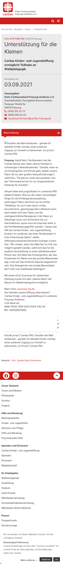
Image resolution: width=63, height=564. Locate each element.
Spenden (6, 455)
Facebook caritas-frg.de (6, 375)
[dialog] (32, 547)
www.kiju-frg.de (25, 288)
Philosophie (7, 395)
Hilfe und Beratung (11, 433)
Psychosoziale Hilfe (12, 438)
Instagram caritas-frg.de (15, 375)
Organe (5, 405)
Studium (5, 487)
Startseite (18, 29)
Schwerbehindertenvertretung (17, 502)
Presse (28, 29)
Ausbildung (7, 482)
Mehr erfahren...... (30, 560)
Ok (56, 559)
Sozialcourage (9, 525)
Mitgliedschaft (9, 465)
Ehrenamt (6, 460)
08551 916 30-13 (16, 111)
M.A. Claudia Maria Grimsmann (26, 360)
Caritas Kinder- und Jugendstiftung (20, 450)
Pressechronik (40, 29)
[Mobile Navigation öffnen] (58, 21)
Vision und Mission (11, 390)
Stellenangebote (10, 477)
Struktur (5, 400)
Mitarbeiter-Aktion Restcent (16, 507)
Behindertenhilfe (10, 418)
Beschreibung (11, 132)
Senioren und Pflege (12, 428)
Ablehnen (45, 559)
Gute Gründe (8, 492)
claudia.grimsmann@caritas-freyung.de (29, 118)
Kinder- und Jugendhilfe (14, 423)
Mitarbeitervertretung (13, 497)
